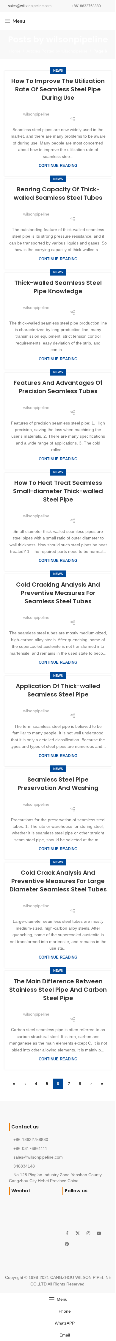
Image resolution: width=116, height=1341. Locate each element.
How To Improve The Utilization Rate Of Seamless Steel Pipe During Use (58, 89)
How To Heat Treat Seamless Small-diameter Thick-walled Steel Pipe (58, 491)
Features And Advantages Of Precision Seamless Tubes (58, 387)
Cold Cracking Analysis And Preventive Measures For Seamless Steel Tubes (58, 592)
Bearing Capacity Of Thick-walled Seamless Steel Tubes (58, 193)
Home (15, 51)
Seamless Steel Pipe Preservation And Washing (58, 783)
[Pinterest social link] (72, 110)
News (58, 70)
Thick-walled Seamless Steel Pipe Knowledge (58, 287)
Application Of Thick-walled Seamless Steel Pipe (58, 690)
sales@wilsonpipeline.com (29, 6)
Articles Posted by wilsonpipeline (56, 51)
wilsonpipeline (77, 39)
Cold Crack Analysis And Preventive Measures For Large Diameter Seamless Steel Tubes (58, 881)
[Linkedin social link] (80, 110)
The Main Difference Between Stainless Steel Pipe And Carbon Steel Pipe (58, 989)
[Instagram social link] (88, 1233)
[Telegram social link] (87, 110)
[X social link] (65, 110)
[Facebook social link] (57, 110)
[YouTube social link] (99, 1233)
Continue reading (58, 166)
